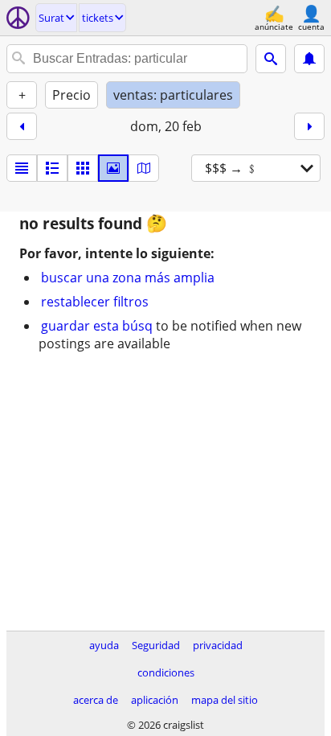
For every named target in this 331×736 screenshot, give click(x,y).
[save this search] (309, 58)
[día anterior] (21, 126)
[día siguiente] (309, 126)
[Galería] (113, 168)
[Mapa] (144, 168)
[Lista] (21, 168)
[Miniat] (52, 168)
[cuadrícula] (82, 168)
